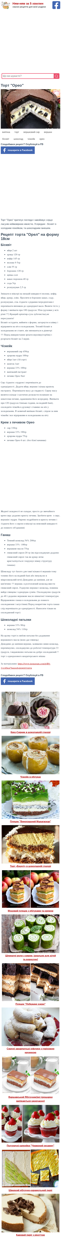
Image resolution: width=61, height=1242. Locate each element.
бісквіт (5, 139)
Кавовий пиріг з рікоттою (30, 1235)
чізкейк (31, 139)
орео (41, 139)
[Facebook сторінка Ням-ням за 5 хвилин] (56, 2)
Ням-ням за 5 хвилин (28, 3)
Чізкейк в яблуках (30, 776)
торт (16, 132)
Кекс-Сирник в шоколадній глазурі (31, 732)
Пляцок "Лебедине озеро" (30, 1004)
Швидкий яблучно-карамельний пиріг (30, 1190)
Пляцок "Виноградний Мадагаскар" (30, 821)
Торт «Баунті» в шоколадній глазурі (30, 866)
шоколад (18, 139)
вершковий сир (31, 132)
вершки (48, 132)
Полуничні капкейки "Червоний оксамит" (30, 1145)
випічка (6, 132)
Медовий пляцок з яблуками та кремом (30, 910)
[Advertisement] (30, 41)
